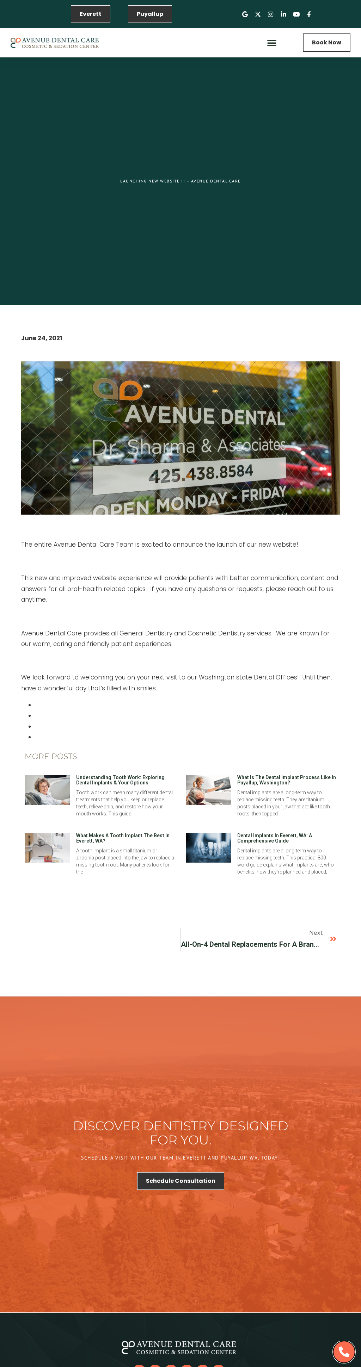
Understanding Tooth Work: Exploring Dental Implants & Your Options (120, 780)
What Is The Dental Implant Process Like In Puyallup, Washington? (286, 780)
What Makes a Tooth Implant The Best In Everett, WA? (123, 838)
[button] (271, 42)
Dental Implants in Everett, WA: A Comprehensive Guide (274, 838)
